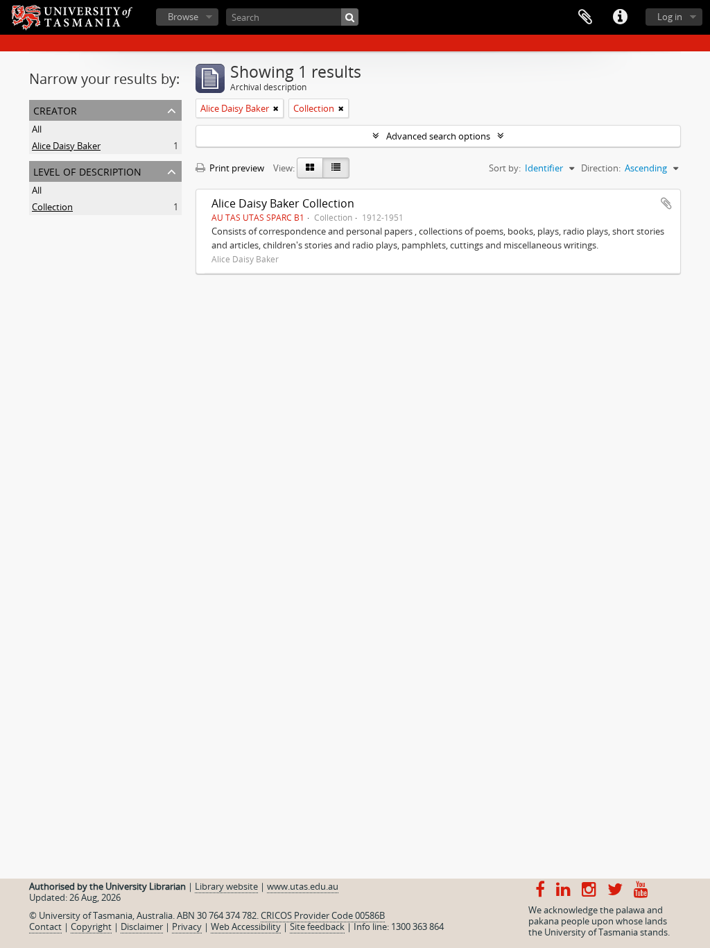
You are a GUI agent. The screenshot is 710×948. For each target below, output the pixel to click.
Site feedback (317, 926)
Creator (55, 109)
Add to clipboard (666, 203)
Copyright (91, 926)
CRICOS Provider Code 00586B (323, 915)
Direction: (601, 168)
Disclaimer (142, 926)
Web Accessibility (246, 926)
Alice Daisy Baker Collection (282, 203)
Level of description (87, 170)
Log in (669, 16)
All (37, 129)
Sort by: (505, 168)
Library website (226, 886)
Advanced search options (438, 136)
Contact (45, 926)
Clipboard (585, 17)
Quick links (620, 17)
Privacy (187, 926)
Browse (183, 16)
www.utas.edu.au (302, 886)
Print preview (235, 168)
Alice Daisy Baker (66, 145)
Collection (52, 207)
